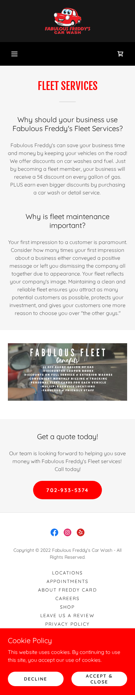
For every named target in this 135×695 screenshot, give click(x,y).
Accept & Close (99, 678)
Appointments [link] (67, 581)
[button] (14, 53)
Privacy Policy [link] (67, 624)
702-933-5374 (67, 490)
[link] (67, 21)
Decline (35, 679)
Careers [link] (67, 598)
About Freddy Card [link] (67, 590)
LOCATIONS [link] (67, 573)
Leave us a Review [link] (67, 615)
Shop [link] (67, 607)
